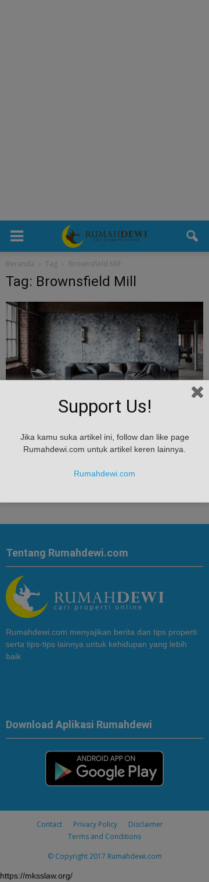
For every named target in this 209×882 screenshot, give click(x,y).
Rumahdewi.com (104, 473)
